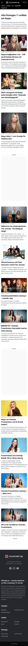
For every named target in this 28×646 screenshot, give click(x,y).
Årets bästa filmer (5, 612)
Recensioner (17, 5)
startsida (15, 28)
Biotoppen (3, 610)
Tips (13, 5)
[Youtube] (17, 568)
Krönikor (17, 624)
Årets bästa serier (19, 610)
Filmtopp (3, 5)
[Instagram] (14, 568)
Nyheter (8, 5)
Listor (2, 624)
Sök (24, 2)
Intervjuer (17, 621)
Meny (2, 2)
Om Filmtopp (4, 636)
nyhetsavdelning (5, 28)
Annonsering (4, 633)
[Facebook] (10, 568)
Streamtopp (4, 8)
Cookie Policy (18, 633)
